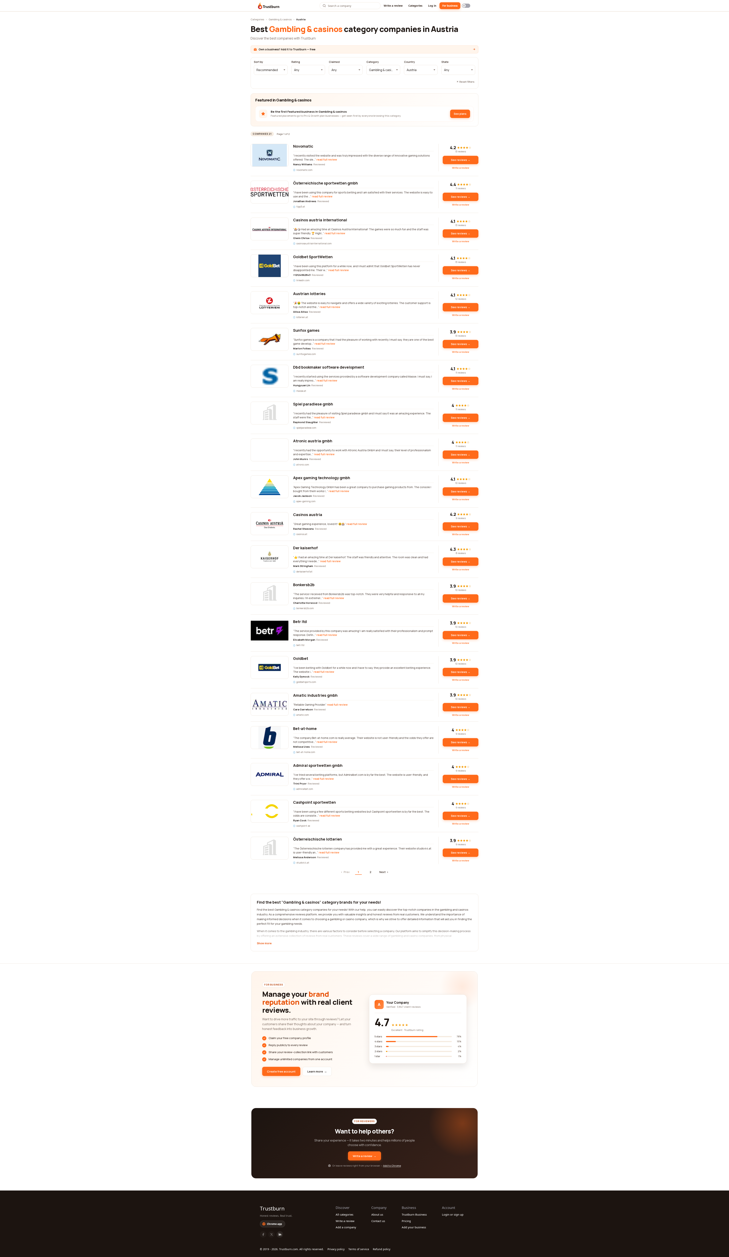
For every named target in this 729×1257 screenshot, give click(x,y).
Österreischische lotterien (317, 839)
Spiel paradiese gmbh (313, 404)
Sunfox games (306, 330)
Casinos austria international (320, 219)
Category (372, 61)
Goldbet (300, 658)
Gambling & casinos (280, 19)
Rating (295, 61)
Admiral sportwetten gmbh (317, 765)
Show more (264, 943)
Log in (432, 5)
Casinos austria (307, 514)
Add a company (346, 1227)
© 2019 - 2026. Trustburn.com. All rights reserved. (292, 1249)
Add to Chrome (392, 1165)
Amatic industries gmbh (315, 695)
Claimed (334, 61)
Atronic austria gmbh (312, 440)
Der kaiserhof (305, 547)
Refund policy (381, 1249)
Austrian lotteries (309, 293)
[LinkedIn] (280, 1234)
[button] (271, 70)
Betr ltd (300, 621)
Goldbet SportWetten (313, 256)
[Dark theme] (466, 6)
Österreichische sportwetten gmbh (325, 183)
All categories (344, 1214)
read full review (326, 159)
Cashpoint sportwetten (314, 802)
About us (377, 1214)
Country (409, 61)
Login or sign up (452, 1214)
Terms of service (358, 1249)
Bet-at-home (305, 728)
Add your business (414, 1227)
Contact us (378, 1221)
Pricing (406, 1221)
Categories (415, 5)
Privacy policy (336, 1249)
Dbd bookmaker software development (328, 367)
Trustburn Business (414, 1214)
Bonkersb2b (304, 584)
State (445, 61)
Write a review (393, 5)
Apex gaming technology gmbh (321, 477)
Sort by (258, 61)
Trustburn (272, 1208)
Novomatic (303, 146)
